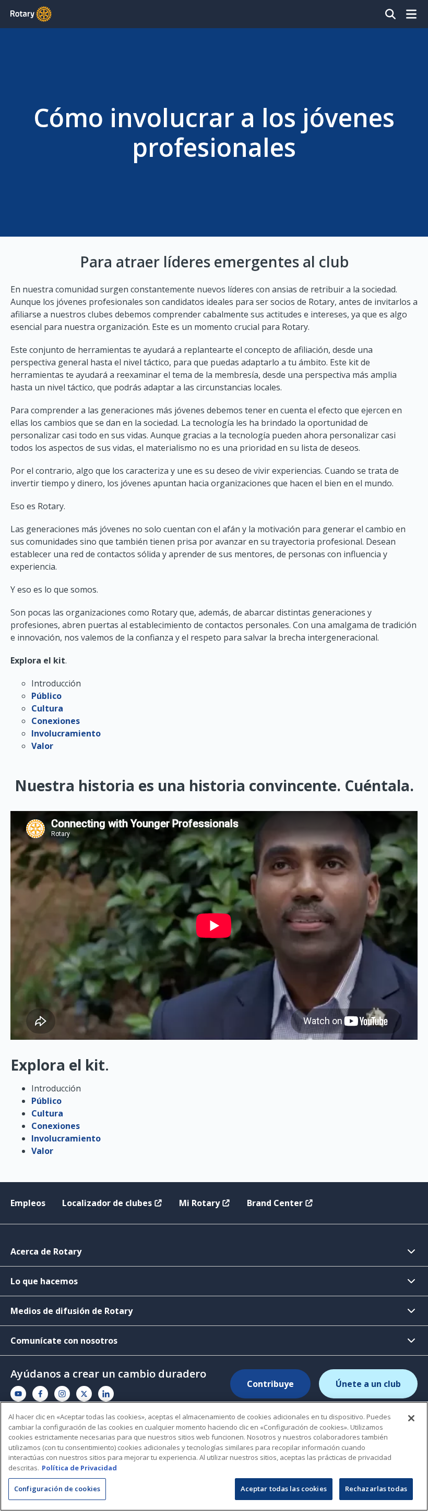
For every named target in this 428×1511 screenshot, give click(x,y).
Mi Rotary (199, 1203)
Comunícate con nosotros (63, 1340)
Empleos (27, 1203)
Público (46, 696)
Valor (42, 746)
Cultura (47, 708)
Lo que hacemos (44, 1281)
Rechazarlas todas (376, 1488)
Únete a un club (368, 1384)
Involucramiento (66, 733)
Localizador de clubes (107, 1203)
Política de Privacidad (79, 1467)
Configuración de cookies (57, 1488)
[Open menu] (411, 14)
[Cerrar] (411, 1418)
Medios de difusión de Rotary (71, 1311)
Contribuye (270, 1384)
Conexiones (55, 721)
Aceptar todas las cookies (284, 1488)
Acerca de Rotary (45, 1251)
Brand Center (275, 1203)
